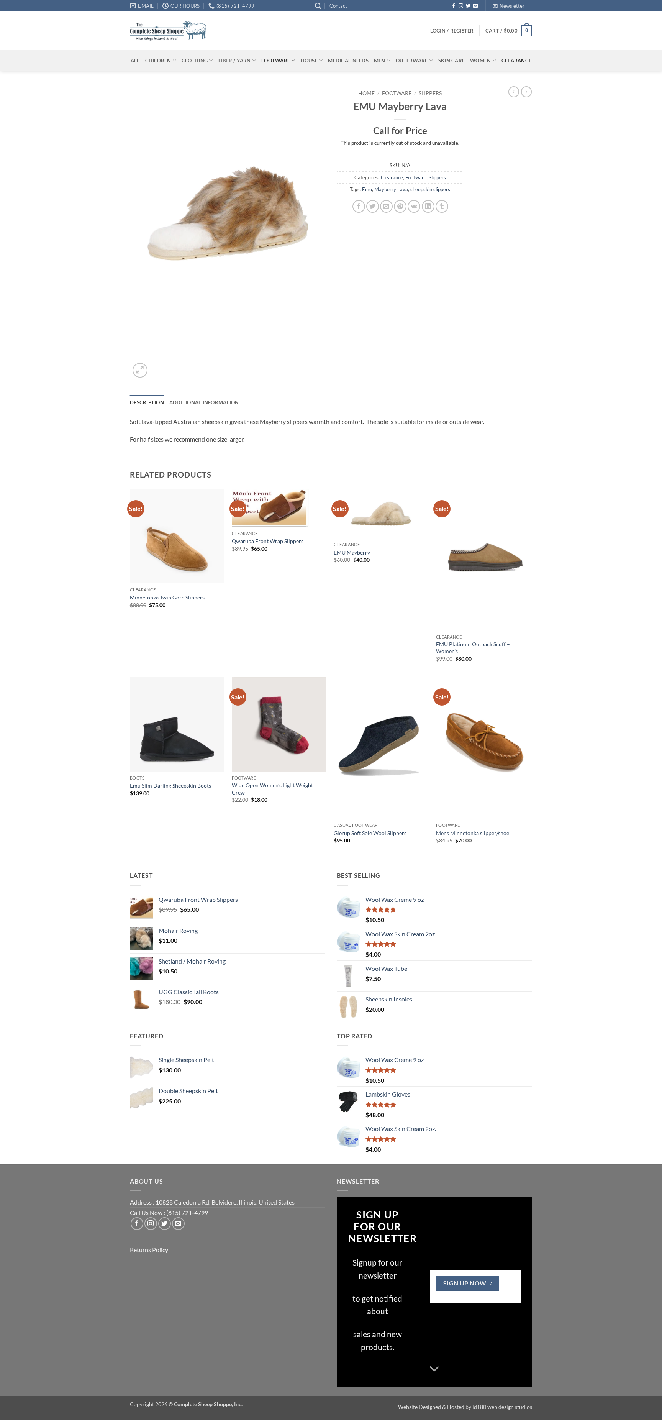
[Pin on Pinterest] (400, 206)
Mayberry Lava (391, 189)
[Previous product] (526, 91)
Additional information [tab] (204, 402)
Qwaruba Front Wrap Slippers (267, 541)
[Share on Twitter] (372, 206)
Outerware (412, 60)
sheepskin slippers (430, 189)
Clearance (516, 60)
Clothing (195, 60)
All (135, 60)
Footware (275, 60)
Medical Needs (348, 60)
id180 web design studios (502, 1407)
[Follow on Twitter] (468, 6)
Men (379, 60)
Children (158, 60)
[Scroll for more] (434, 1369)
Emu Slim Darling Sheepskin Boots (170, 785)
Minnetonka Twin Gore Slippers (167, 597)
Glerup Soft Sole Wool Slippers (370, 833)
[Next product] (513, 91)
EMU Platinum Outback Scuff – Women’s (473, 648)
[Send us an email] (475, 6)
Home (366, 93)
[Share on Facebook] (358, 206)
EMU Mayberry (352, 552)
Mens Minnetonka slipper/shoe (472, 833)
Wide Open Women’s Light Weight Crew (272, 789)
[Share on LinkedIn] (428, 206)
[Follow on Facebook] (453, 6)
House (309, 60)
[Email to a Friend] (386, 206)
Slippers (430, 93)
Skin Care (451, 60)
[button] (318, 5)
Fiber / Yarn (234, 60)
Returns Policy (149, 1249)
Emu (367, 189)
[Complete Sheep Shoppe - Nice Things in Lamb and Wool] (168, 31)
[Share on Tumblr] (442, 206)
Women (480, 60)
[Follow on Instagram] (461, 6)
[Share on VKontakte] (414, 206)
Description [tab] (147, 402)
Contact (338, 6)
